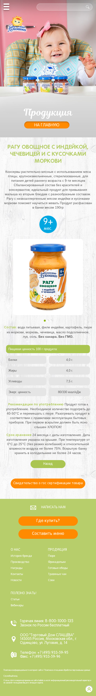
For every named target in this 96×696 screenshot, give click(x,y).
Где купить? (48, 521)
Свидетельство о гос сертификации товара (48, 483)
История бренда (21, 556)
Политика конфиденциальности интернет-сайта (23, 670)
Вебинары (17, 605)
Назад (48, 463)
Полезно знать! (23, 593)
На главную (46, 125)
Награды (17, 568)
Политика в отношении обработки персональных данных (67, 670)
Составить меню (48, 534)
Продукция (57, 549)
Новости (16, 580)
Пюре (51, 556)
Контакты (17, 574)
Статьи (15, 599)
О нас (15, 549)
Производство (20, 562)
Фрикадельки (57, 562)
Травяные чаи (57, 574)
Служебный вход (10, 676)
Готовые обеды (58, 568)
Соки (51, 580)
